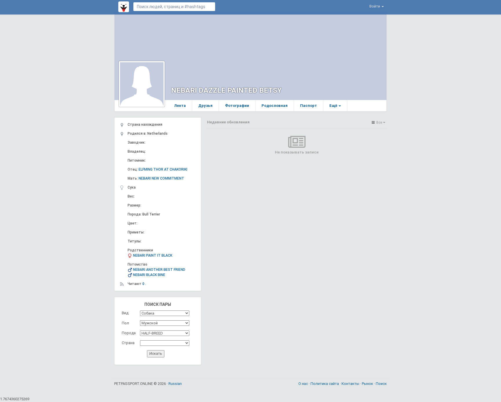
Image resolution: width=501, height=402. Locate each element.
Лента (180, 105)
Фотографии (237, 105)
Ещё (333, 105)
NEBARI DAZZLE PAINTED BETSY (226, 90)
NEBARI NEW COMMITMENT (161, 178)
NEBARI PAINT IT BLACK (152, 255)
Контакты (351, 383)
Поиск (381, 383)
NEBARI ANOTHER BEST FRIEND (159, 270)
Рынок (368, 383)
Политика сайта (325, 383)
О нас (303, 383)
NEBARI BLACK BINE (149, 275)
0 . (144, 284)
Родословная (275, 105)
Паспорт (308, 105)
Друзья (205, 105)
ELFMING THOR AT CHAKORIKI (163, 169)
